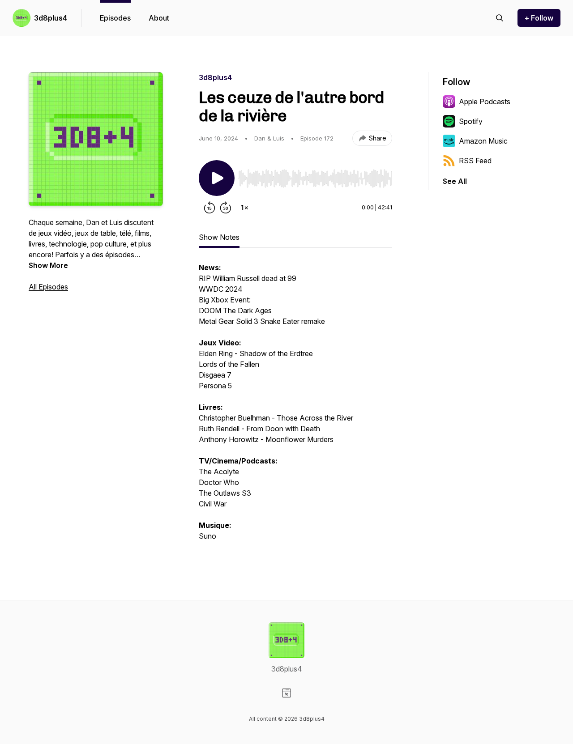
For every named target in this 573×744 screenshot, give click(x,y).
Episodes (115, 17)
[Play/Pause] (217, 178)
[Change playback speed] (244, 207)
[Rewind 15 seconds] (209, 207)
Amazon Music (483, 140)
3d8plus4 (50, 17)
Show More (48, 265)
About (159, 17)
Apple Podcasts (484, 101)
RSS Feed (475, 160)
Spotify (471, 121)
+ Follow (539, 17)
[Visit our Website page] (286, 693)
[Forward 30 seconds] (225, 207)
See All (455, 181)
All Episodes (48, 286)
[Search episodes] (499, 18)
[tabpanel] (295, 406)
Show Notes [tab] (219, 237)
